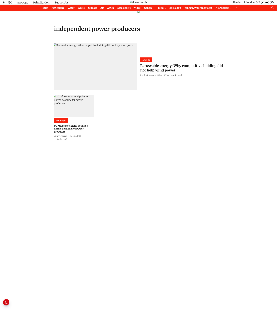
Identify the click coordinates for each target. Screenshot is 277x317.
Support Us (62, 2)
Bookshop (175, 7)
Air (102, 7)
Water (71, 7)
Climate (92, 7)
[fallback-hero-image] (95, 66)
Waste (81, 7)
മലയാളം (22, 2)
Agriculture (58, 7)
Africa (110, 7)
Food (161, 7)
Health (44, 7)
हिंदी (10, 2)
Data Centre (124, 7)
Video (137, 7)
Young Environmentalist (198, 7)
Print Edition (41, 2)
